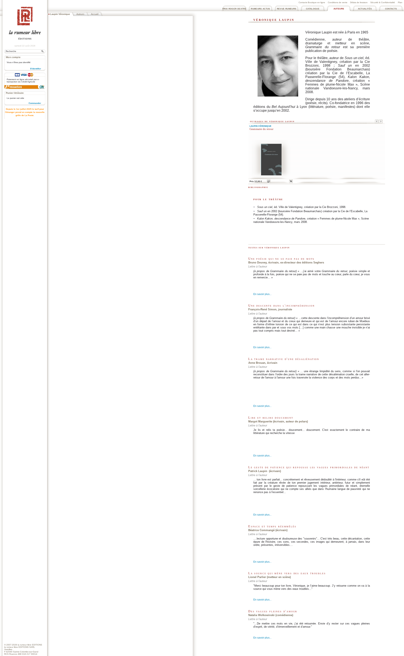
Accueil (94, 14)
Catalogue (312, 9)
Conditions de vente (337, 2)
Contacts (391, 9)
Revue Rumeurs (286, 9)
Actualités (365, 9)
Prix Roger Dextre (234, 9)
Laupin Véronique (260, 126)
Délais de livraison (359, 2)
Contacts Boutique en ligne (312, 2)
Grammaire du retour (261, 129)
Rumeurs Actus (260, 9)
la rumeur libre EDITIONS (30, 645)
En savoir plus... (262, 294)
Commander (35, 103)
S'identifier (35, 68)
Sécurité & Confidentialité (382, 2)
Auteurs (339, 9)
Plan (400, 2)
